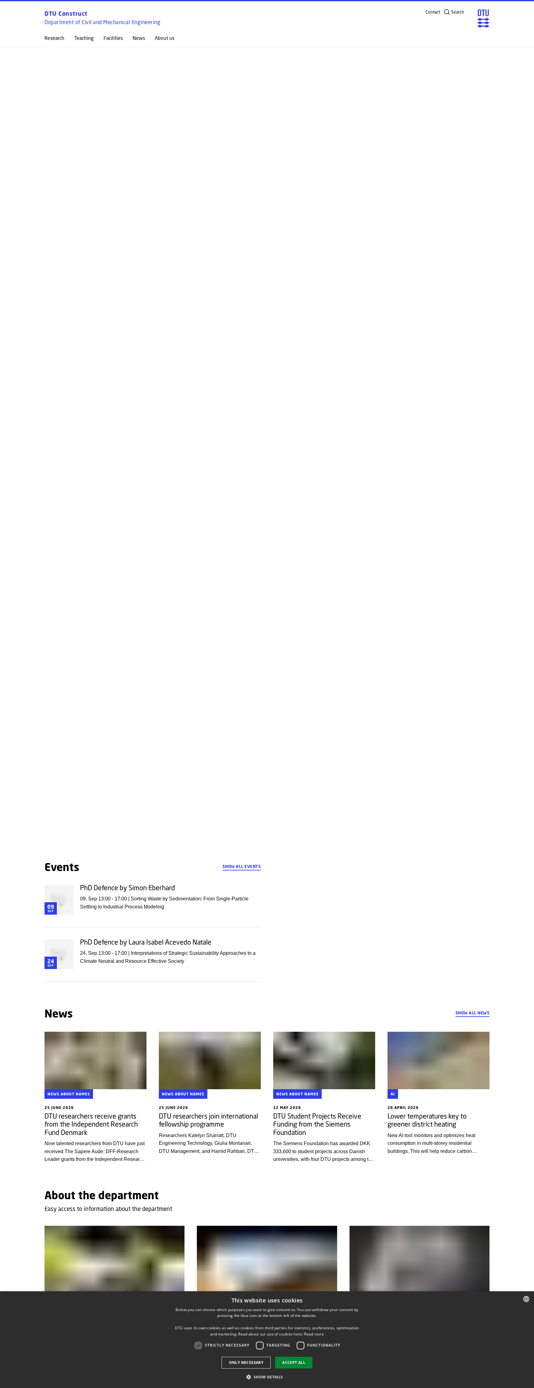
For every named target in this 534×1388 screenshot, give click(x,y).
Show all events (241, 866)
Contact (433, 12)
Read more (314, 1334)
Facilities (113, 38)
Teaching (84, 38)
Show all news (473, 1012)
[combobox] (526, 1299)
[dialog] (267, 1339)
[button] (267, 1377)
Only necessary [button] (246, 1362)
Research (54, 38)
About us (164, 38)
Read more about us (67, 821)
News (139, 38)
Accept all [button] (293, 1362)
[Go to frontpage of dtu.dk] (483, 18)
